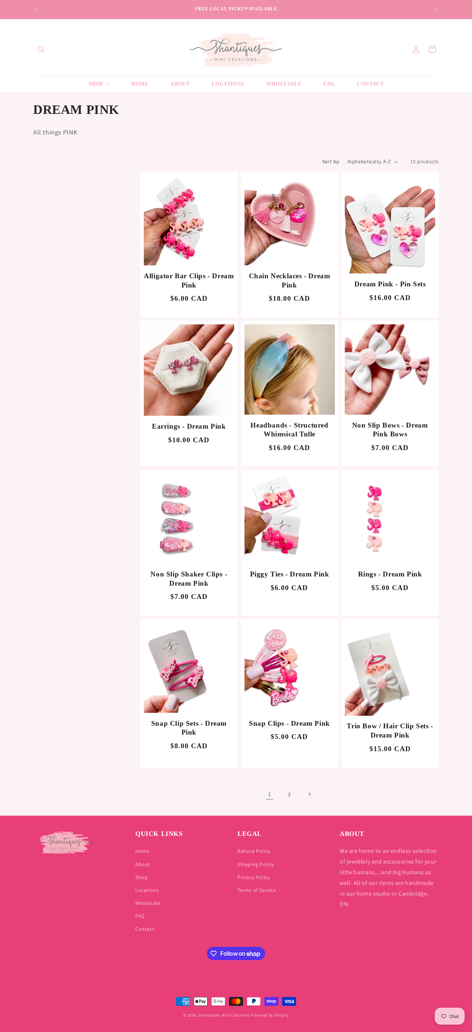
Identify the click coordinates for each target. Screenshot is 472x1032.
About (142, 864)
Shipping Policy (255, 864)
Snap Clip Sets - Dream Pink (189, 727)
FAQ (140, 916)
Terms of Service (256, 890)
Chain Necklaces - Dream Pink (289, 280)
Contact (144, 928)
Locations (147, 890)
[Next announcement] (436, 10)
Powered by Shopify (270, 1015)
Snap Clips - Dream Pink (289, 723)
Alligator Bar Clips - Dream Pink (189, 280)
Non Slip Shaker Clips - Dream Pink (188, 578)
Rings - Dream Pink (390, 574)
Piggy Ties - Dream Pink (289, 574)
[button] (41, 49)
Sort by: (331, 161)
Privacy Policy (253, 877)
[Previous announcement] (36, 10)
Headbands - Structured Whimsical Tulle (289, 429)
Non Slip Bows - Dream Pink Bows (390, 429)
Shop (141, 877)
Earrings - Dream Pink (189, 426)
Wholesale (147, 903)
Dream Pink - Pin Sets (390, 284)
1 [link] (269, 794)
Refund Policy (253, 851)
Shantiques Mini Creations (224, 1015)
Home (142, 851)
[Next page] (309, 794)
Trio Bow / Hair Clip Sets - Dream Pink (390, 730)
